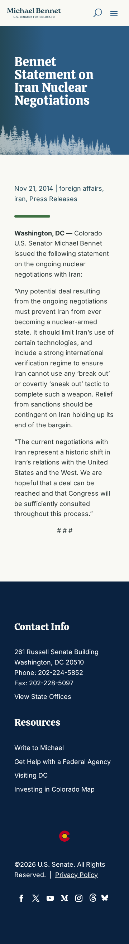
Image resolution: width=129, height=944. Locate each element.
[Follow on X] (36, 898)
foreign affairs (80, 188)
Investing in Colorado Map (54, 789)
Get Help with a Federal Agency (62, 761)
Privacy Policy (76, 875)
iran (20, 199)
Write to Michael (39, 747)
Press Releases (53, 199)
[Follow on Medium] (64, 898)
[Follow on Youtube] (50, 898)
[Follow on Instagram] (79, 898)
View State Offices (42, 696)
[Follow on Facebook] (21, 898)
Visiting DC (31, 775)
